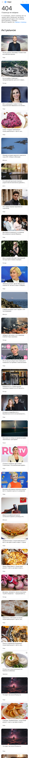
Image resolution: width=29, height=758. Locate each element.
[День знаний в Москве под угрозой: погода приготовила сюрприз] (14, 253)
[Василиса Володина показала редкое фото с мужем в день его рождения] (14, 484)
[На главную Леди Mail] (8, 2)
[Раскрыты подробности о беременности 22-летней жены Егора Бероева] (14, 407)
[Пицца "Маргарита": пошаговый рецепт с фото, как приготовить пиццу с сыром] (14, 561)
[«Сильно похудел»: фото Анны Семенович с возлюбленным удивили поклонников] (14, 458)
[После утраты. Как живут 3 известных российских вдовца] (14, 47)
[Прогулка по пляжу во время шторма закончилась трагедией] (14, 432)
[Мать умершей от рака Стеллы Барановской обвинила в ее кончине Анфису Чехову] (14, 98)
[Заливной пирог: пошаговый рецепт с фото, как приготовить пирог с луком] (14, 535)
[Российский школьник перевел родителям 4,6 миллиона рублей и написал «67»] (14, 176)
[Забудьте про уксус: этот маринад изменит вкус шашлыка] (14, 330)
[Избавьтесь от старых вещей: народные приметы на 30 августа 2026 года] (14, 381)
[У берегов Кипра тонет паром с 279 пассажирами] (14, 304)
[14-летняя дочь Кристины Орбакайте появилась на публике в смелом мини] (14, 355)
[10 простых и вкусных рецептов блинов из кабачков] (14, 664)
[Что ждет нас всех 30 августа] (14, 741)
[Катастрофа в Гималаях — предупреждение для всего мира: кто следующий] (14, 73)
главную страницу (20, 22)
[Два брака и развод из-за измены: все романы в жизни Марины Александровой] (14, 227)
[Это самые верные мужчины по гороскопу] (14, 201)
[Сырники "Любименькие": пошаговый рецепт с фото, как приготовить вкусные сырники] (14, 715)
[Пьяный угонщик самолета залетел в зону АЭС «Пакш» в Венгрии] (14, 150)
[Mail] (5, 2)
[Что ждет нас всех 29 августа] (14, 689)
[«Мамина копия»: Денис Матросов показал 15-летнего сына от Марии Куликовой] (14, 278)
